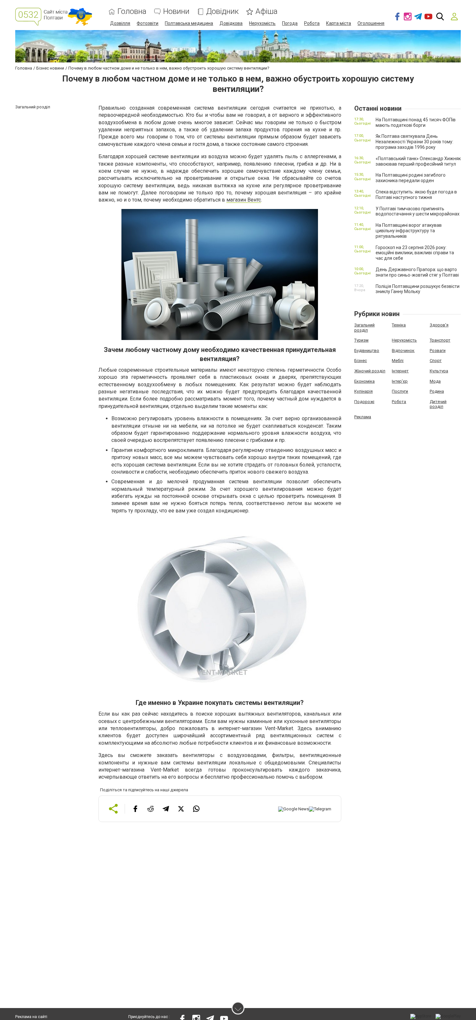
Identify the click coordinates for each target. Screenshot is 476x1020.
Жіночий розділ (369, 370)
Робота (312, 23)
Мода (435, 381)
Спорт (436, 360)
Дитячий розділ (438, 404)
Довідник (222, 11)
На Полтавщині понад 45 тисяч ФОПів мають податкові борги (416, 122)
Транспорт (440, 340)
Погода (290, 23)
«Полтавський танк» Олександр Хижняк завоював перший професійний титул (418, 161)
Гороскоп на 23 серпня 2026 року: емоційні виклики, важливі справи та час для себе (415, 253)
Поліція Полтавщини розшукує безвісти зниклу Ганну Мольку (417, 289)
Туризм (361, 340)
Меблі (397, 360)
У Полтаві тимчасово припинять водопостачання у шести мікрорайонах (417, 211)
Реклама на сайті (31, 1017)
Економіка (364, 381)
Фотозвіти (147, 23)
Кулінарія (363, 391)
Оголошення (370, 23)
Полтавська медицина (189, 23)
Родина (437, 391)
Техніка (399, 325)
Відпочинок (403, 350)
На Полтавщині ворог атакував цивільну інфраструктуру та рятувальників (409, 231)
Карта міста (338, 23)
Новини (176, 11)
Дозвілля (120, 23)
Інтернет (400, 370)
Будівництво (366, 350)
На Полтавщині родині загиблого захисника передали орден (411, 177)
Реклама (362, 416)
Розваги (438, 350)
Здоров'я (439, 325)
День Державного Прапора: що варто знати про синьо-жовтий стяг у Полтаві (417, 272)
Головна (132, 11)
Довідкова (231, 23)
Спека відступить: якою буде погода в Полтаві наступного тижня (416, 194)
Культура (439, 370)
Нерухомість (262, 23)
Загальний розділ (364, 328)
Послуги (400, 391)
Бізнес (360, 360)
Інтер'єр (400, 381)
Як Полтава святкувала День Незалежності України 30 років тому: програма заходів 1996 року (414, 142)
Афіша (266, 11)
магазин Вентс (243, 200)
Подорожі (364, 401)
